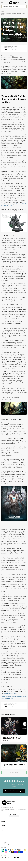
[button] (2, 2)
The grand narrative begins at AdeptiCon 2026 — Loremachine (14, 765)
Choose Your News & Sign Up (14, 791)
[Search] (25, 6)
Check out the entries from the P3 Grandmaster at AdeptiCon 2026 (12, 737)
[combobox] (14, 6)
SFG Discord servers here (10, 693)
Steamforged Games (7, 807)
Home (2, 11)
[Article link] (14, 729)
